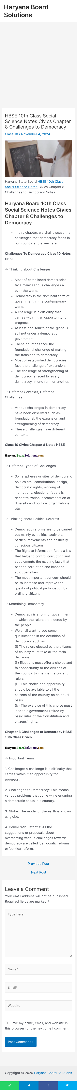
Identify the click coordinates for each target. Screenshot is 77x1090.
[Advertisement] (38, 62)
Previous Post (38, 863)
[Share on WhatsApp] (9, 1085)
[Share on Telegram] (29, 1085)
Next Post (38, 872)
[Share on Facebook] (48, 1085)
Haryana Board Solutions (26, 11)
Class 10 (11, 134)
